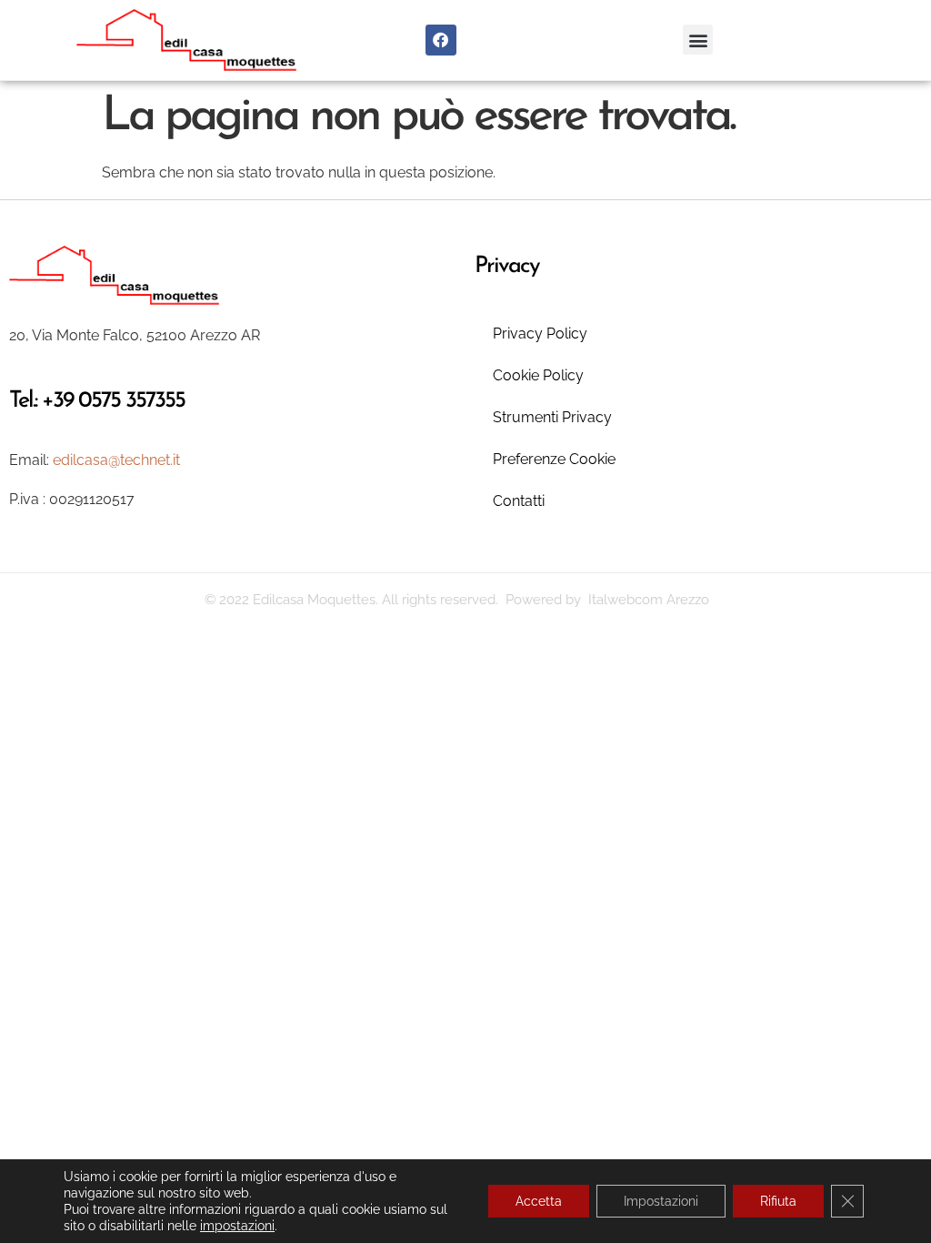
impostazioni (237, 1225)
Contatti (519, 501)
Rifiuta (778, 1201)
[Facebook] (440, 40)
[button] (698, 40)
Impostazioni (661, 1201)
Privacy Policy (540, 333)
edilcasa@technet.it (116, 460)
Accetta (539, 1201)
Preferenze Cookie (554, 459)
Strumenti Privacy (552, 417)
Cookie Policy (538, 375)
